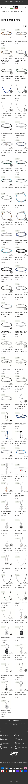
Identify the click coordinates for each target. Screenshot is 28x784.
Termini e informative (14, 778)
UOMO (3, 11)
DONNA (7, 11)
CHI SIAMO (23, 11)
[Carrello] (26, 7)
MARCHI (11, 11)
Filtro (4, 26)
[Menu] (2, 7)
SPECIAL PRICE (17, 11)
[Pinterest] (17, 781)
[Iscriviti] (25, 730)
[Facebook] (11, 781)
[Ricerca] (5, 7)
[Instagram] (14, 781)
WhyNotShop (15, 774)
